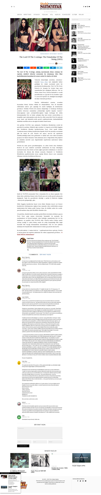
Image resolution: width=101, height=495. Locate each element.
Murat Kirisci (80, 58)
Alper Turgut (80, 77)
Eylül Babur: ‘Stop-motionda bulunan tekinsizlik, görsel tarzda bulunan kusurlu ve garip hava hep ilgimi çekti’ (84, 48)
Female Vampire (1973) (78, 465)
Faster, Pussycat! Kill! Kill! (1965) (38, 471)
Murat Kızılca (81, 31)
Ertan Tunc (80, 52)
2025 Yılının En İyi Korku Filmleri (84, 33)
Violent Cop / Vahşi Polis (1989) (84, 53)
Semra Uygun (80, 71)
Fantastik (60, 53)
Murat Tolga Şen (26, 257)
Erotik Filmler (53, 53)
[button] (89, 19)
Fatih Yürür (60, 63)
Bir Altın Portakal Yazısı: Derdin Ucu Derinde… (84, 80)
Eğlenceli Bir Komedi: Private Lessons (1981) (12, 477)
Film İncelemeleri (44, 53)
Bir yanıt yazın (45, 254)
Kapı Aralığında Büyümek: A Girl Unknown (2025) (84, 40)
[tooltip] (84, 6)
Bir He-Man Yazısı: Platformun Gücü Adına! (84, 27)
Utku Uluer (24, 361)
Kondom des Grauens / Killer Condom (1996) (60, 468)
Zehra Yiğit (80, 38)
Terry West (44, 82)
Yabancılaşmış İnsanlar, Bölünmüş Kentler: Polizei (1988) (83, 67)
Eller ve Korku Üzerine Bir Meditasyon (83, 73)
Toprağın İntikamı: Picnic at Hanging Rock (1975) (83, 60)
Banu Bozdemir (81, 44)
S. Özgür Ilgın (81, 64)
